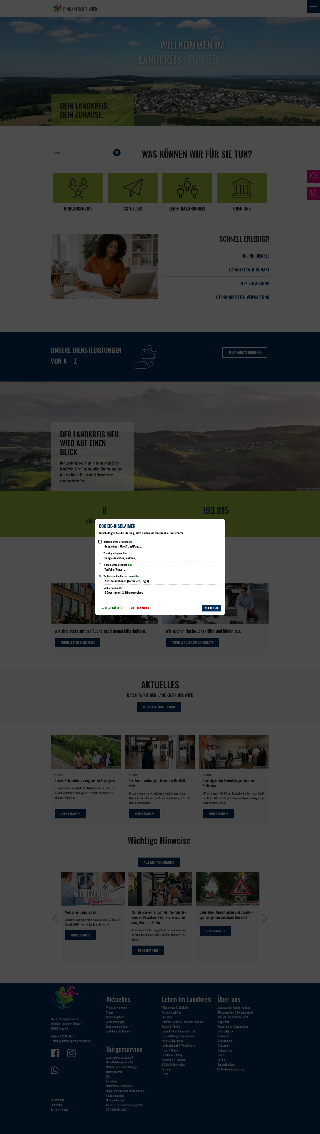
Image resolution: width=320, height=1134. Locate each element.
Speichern (211, 608)
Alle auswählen (112, 608)
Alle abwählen (139, 608)
